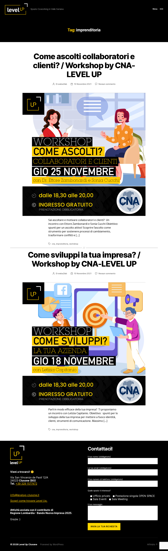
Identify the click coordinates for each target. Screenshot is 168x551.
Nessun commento (107, 84)
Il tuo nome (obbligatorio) (99, 457)
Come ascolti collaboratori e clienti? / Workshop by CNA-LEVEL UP (84, 65)
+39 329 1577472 (26, 483)
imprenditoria (62, 244)
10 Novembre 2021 (83, 84)
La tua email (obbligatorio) (99, 468)
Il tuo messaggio (95, 504)
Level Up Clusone (28, 544)
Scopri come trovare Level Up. (28, 500)
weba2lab (62, 84)
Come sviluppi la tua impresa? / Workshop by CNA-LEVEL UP (84, 259)
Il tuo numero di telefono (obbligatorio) (105, 479)
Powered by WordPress (52, 544)
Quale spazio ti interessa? (99, 490)
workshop (73, 244)
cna (53, 244)
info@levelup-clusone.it (24, 495)
